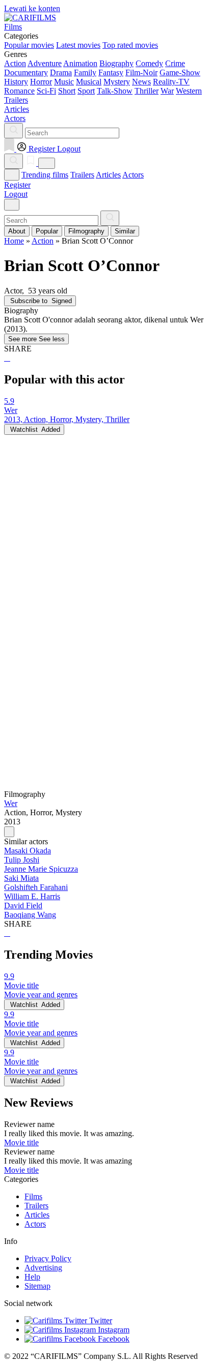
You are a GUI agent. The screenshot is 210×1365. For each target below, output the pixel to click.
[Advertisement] (105, 539)
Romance (19, 90)
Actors (133, 174)
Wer (10, 803)
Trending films (44, 174)
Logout (16, 194)
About (16, 231)
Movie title (21, 1142)
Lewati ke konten (32, 8)
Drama (61, 72)
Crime (175, 63)
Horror (41, 81)
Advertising (43, 1267)
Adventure (45, 63)
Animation (80, 63)
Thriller (147, 90)
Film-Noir (141, 72)
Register (17, 185)
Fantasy (110, 72)
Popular (47, 231)
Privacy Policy (47, 1258)
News (141, 81)
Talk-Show (115, 90)
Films (33, 1196)
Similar (125, 231)
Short (66, 90)
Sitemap (37, 1286)
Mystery (116, 81)
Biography (116, 63)
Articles (108, 174)
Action (15, 63)
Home (14, 240)
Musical (88, 81)
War (167, 90)
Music (64, 81)
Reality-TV (171, 81)
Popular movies (29, 45)
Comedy (149, 63)
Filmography (86, 231)
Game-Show (180, 72)
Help (32, 1276)
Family (85, 72)
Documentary (26, 72)
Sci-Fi (46, 90)
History (16, 81)
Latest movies (78, 45)
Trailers (82, 174)
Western (189, 90)
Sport (86, 90)
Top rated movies (130, 45)
